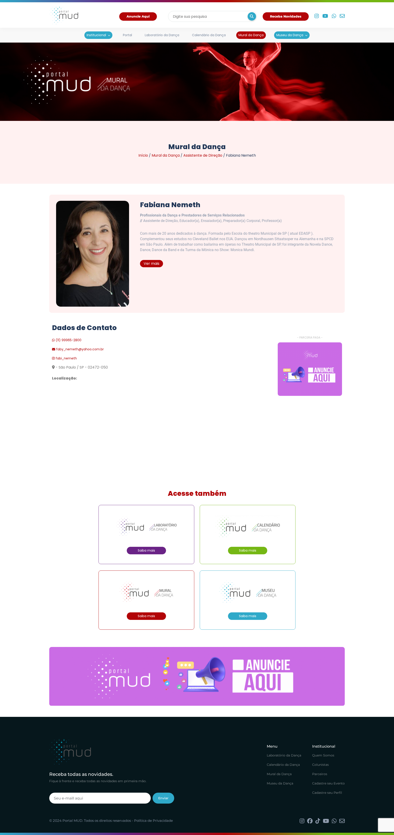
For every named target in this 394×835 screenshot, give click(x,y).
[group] (310, 369)
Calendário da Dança (209, 35)
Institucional (96, 35)
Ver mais (151, 263)
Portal (127, 35)
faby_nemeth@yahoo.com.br (80, 349)
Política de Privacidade (153, 820)
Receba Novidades (285, 16)
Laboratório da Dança (162, 35)
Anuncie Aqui (138, 16)
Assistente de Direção (202, 155)
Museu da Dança (289, 35)
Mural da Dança (251, 35)
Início (143, 155)
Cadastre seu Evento (328, 784)
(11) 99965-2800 (68, 340)
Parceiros (319, 774)
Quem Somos (323, 756)
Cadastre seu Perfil (327, 793)
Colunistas (320, 765)
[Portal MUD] (63, 16)
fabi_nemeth (66, 358)
